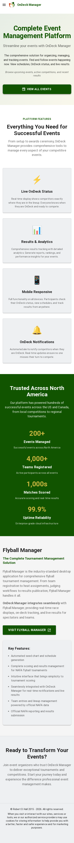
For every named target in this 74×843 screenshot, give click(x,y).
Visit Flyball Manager (27, 630)
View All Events (39, 89)
